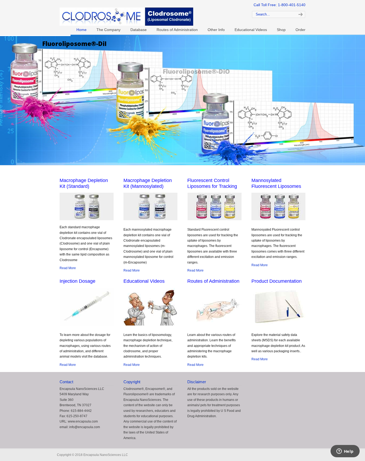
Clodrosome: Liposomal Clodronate (148, 14)
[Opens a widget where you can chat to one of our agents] (345, 451)
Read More (68, 268)
